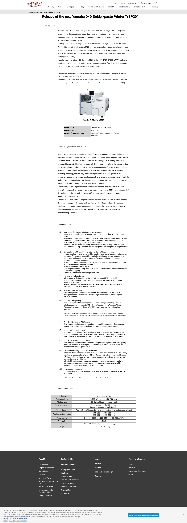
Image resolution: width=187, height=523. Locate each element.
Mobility (131, 464)
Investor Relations (141, 7)
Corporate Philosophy (46, 468)
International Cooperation (137, 471)
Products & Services (96, 7)
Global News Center (49, 12)
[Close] (183, 514)
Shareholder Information (70, 480)
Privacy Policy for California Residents (15, 519)
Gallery (51, 7)
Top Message (43, 464)
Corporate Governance (69, 487)
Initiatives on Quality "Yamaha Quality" (46, 491)
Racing (155, 7)
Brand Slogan (43, 471)
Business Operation (46, 487)
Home (116, 3)
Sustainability (124, 7)
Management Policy (68, 470)
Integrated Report (67, 476)
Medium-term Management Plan (48, 482)
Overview (42, 475)
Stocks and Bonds (67, 483)
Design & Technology (104, 472)
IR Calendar (65, 493)
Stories (60, 7)
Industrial (131, 468)
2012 (58, 12)
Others (130, 475)
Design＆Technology (75, 7)
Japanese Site (132, 3)
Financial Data (66, 490)
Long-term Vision (45, 478)
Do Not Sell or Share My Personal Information (143, 515)
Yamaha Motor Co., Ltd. (35, 12)
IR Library (64, 473)
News (123, 3)
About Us (111, 7)
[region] (93, 515)
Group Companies (45, 496)
